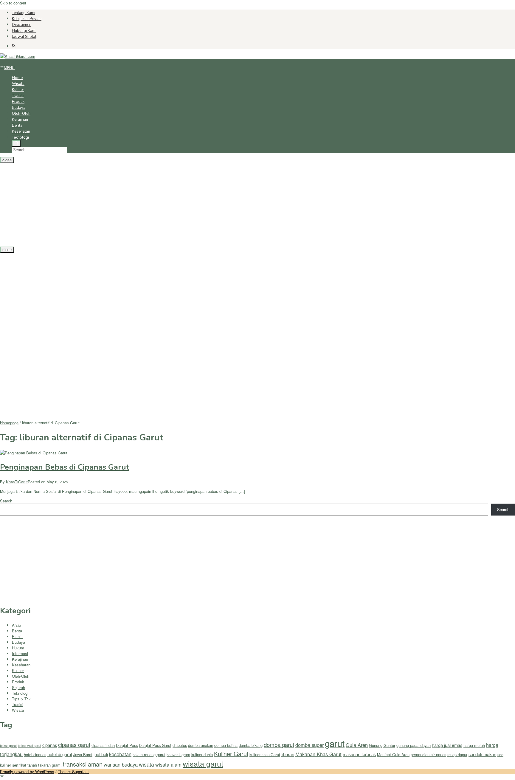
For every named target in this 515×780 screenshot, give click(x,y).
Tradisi (17, 704)
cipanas (49, 745)
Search (6, 501)
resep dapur (457, 754)
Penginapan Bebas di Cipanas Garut (64, 467)
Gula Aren (357, 744)
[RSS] (14, 46)
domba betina (226, 745)
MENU (9, 68)
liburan (287, 754)
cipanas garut (74, 744)
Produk (18, 682)
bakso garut (8, 745)
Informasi (20, 653)
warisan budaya (121, 764)
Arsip (16, 625)
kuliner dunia (202, 754)
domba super (309, 744)
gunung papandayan (413, 745)
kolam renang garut (149, 754)
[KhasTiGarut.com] (17, 56)
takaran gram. (50, 765)
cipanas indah (103, 745)
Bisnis (17, 636)
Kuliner (18, 670)
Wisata (18, 710)
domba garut (279, 744)
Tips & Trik (21, 699)
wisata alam (168, 764)
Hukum (18, 648)
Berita (17, 631)
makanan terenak (359, 754)
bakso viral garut (29, 745)
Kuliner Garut (231, 753)
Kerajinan (20, 659)
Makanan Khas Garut (318, 754)
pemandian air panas (428, 754)
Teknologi (20, 693)
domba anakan (200, 745)
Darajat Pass (127, 745)
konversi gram (178, 754)
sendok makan (482, 754)
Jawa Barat (82, 754)
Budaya (18, 642)
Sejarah (18, 687)
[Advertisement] (179, 205)
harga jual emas (447, 745)
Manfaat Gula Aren (393, 754)
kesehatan (120, 754)
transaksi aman (83, 764)
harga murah (474, 745)
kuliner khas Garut (264, 754)
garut (335, 743)
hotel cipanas (35, 754)
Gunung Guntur (382, 745)
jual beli (101, 754)
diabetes (180, 745)
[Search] (16, 143)
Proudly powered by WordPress (27, 771)
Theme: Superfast (73, 771)
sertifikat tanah (24, 765)
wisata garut (203, 763)
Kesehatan (21, 665)
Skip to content (13, 3)
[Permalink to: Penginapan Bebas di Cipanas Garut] (33, 453)
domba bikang (251, 745)
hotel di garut (59, 754)
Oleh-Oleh (20, 676)
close (7, 160)
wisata (146, 764)
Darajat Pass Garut (155, 745)
